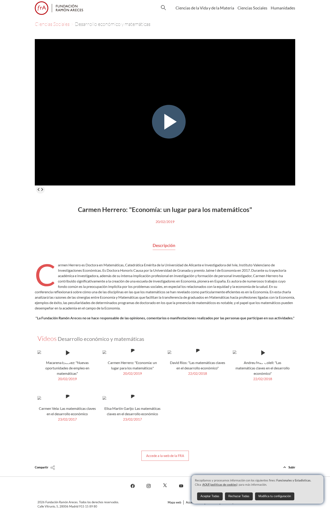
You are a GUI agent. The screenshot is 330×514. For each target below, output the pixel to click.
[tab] (164, 246)
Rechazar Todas (238, 496)
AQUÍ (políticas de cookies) (220, 484)
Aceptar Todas (209, 496)
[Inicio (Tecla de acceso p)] (59, 8)
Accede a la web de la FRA (165, 456)
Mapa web (174, 502)
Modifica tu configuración (274, 496)
